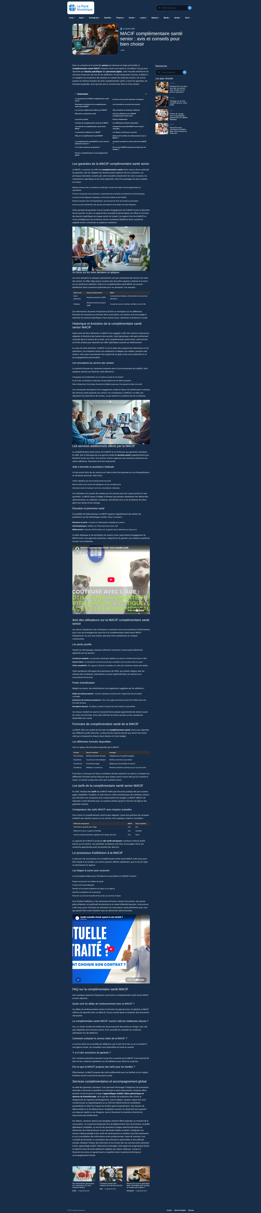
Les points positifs (81, 119)
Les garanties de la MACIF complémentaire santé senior (92, 100)
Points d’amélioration (120, 119)
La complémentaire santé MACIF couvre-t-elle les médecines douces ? (92, 142)
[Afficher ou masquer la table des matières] (117, 94)
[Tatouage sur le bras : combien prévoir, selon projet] (161, 101)
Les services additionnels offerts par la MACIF (91, 110)
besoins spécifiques (93, 71)
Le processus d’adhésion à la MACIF (88, 132)
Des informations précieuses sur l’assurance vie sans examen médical (83, 1185)
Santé (122, 50)
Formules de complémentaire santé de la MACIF (91, 123)
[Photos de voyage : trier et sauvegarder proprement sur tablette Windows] (161, 115)
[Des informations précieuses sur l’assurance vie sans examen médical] (84, 1173)
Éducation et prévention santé (85, 113)
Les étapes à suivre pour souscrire (125, 132)
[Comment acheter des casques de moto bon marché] (111, 1173)
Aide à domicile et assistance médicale (126, 110)
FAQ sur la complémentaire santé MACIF (89, 136)
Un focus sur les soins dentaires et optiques (128, 99)
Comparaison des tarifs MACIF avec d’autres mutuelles (128, 127)
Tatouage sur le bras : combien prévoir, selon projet (178, 103)
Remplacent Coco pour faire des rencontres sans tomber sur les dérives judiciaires (178, 89)
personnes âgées (114, 71)
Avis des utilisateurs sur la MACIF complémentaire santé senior (124, 115)
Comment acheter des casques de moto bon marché (111, 1184)
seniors (105, 65)
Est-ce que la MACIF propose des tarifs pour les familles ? (129, 148)
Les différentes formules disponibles (125, 123)
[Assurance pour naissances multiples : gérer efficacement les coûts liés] (161, 128)
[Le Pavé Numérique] (81, 8)
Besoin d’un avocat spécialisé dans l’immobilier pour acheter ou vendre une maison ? (138, 1185)
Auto (101, 1189)
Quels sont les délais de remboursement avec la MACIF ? (129, 137)
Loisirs (172, 83)
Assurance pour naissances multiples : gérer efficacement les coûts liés (178, 130)
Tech (171, 110)
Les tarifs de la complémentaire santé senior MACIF (90, 127)
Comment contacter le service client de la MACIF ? (129, 142)
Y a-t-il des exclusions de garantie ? (87, 147)
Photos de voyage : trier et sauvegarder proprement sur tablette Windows (178, 116)
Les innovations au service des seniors (126, 104)
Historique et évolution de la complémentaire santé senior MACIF (90, 105)
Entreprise (130, 1191)
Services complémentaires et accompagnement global (91, 154)
